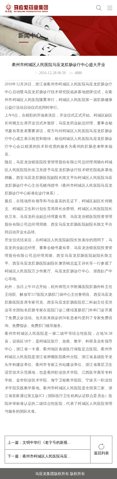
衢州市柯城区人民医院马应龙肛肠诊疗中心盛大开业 (46, 456)
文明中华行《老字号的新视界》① (46, 442)
